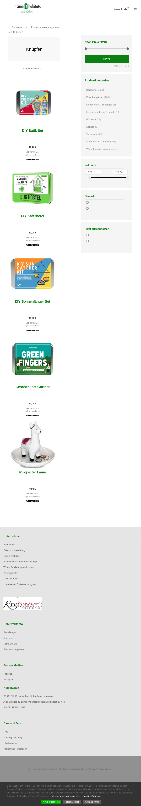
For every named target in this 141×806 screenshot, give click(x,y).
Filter (106, 59)
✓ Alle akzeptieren (51, 802)
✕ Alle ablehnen (92, 802)
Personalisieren (72, 802)
